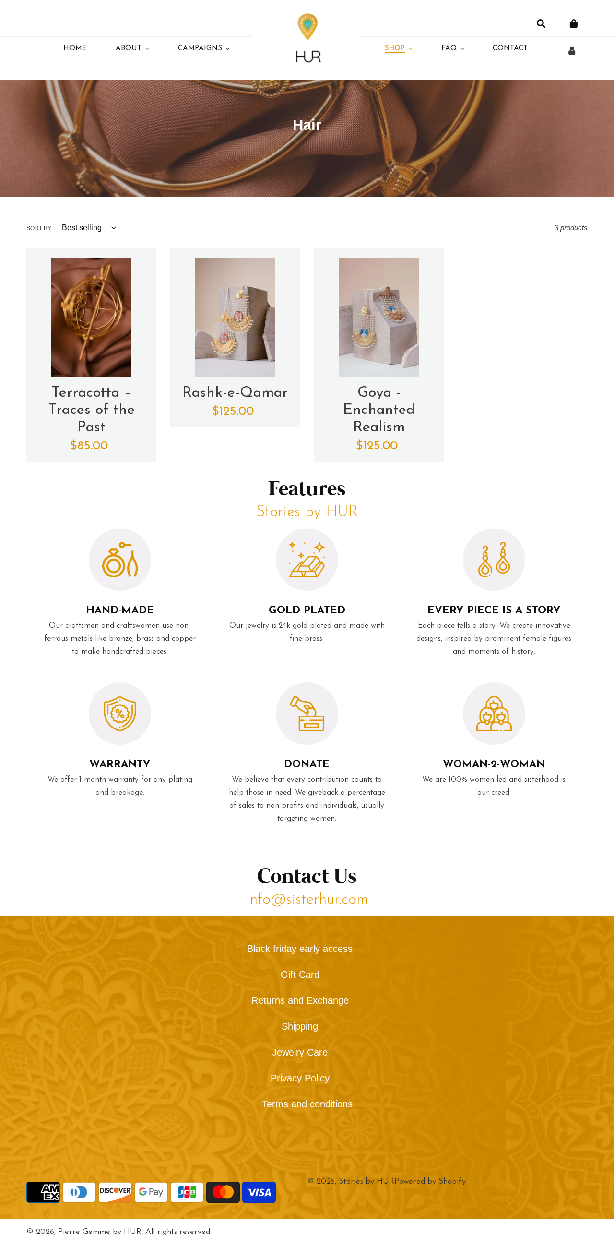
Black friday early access (300, 948)
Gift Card (300, 974)
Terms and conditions (307, 1104)
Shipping (300, 1026)
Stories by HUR (366, 1181)
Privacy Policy (300, 1078)
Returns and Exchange (300, 1000)
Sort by (38, 228)
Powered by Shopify (430, 1181)
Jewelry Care (300, 1052)
